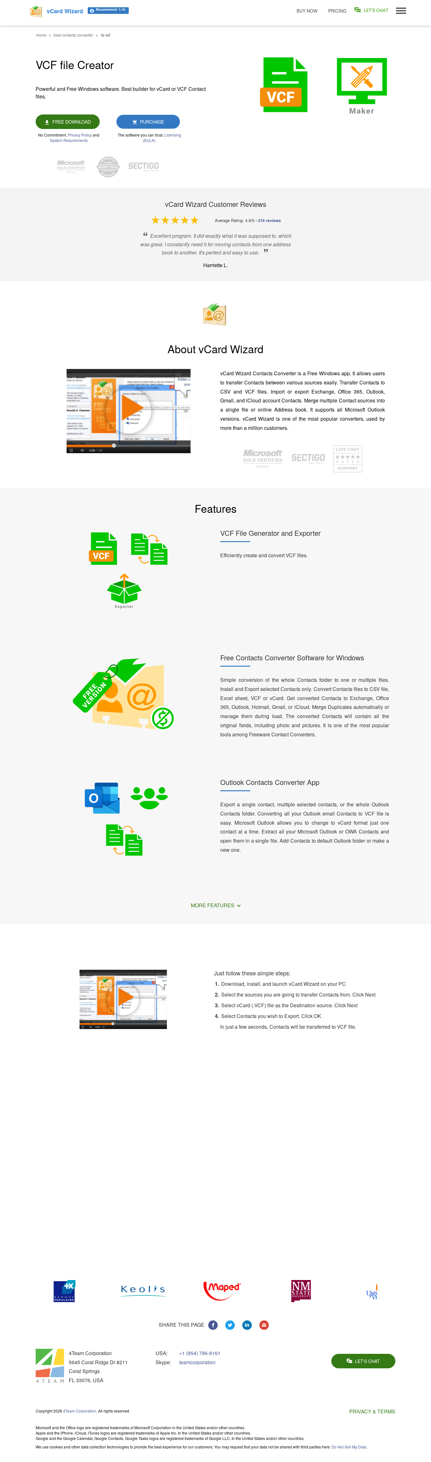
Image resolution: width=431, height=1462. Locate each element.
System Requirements (69, 140)
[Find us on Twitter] (230, 1325)
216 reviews (269, 220)
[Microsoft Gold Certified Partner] (74, 167)
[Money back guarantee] (111, 167)
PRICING (337, 11)
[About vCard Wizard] (128, 411)
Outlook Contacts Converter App (269, 782)
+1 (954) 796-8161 (200, 1353)
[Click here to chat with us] (371, 10)
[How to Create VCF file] (123, 998)
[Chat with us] (347, 458)
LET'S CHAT (367, 1361)
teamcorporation (197, 1362)
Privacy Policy (80, 134)
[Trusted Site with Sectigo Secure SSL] (147, 167)
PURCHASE (152, 122)
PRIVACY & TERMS (372, 1411)
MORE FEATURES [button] (213, 905)
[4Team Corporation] (50, 1366)
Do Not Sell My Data (349, 1446)
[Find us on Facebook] (213, 1325)
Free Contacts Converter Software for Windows (292, 657)
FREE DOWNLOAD (71, 122)
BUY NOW (307, 11)
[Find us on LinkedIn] (247, 1325)
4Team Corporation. (80, 1410)
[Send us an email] (264, 1325)
